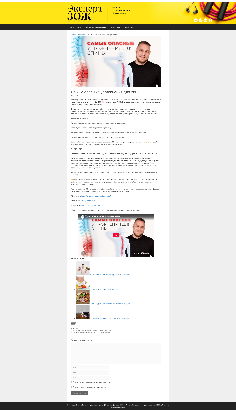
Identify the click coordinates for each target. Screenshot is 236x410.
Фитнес (75, 328)
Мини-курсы (115, 27)
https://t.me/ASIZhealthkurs (90, 205)
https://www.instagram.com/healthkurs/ (96, 196)
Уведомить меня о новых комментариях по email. (92, 382)
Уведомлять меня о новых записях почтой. (89, 387)
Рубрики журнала (75, 27)
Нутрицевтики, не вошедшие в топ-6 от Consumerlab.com (92, 332)
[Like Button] (73, 323)
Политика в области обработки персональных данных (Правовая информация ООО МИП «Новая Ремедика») (103, 405)
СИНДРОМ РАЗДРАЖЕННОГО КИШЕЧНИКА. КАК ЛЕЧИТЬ (92, 330)
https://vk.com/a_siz (88, 201)
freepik (122, 407)
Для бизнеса (129, 27)
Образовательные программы (96, 27)
